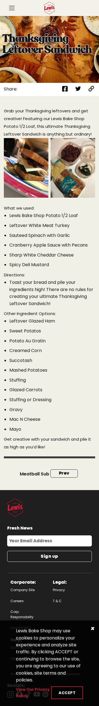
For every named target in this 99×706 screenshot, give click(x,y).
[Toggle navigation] (12, 8)
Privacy (59, 590)
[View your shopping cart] (87, 10)
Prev (64, 473)
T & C (57, 601)
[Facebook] (65, 89)
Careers (17, 601)
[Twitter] (78, 89)
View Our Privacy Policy (33, 692)
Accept (67, 693)
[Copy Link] (91, 89)
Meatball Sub (34, 474)
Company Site (22, 590)
